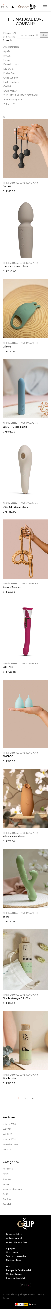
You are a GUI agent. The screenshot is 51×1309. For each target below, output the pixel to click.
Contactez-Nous (13, 1260)
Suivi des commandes (16, 1256)
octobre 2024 (9, 1139)
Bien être (7, 1178)
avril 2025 (7, 1134)
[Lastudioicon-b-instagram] (22, 1285)
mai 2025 (7, 1129)
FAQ (8, 1266)
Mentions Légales (14, 1274)
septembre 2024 (10, 1144)
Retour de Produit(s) (15, 1278)
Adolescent (8, 1168)
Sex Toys (7, 1199)
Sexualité (7, 1204)
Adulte (6, 1173)
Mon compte (12, 1252)
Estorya (6, 1298)
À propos (10, 1248)
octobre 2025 (9, 1124)
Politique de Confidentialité (18, 1270)
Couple (6, 1184)
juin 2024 (7, 1149)
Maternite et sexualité (12, 1189)
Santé (5, 1194)
